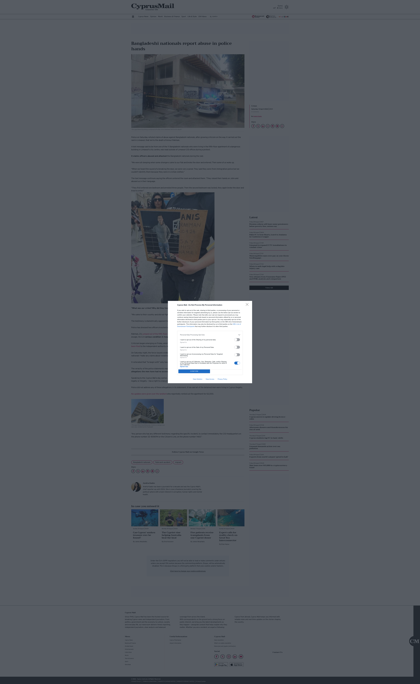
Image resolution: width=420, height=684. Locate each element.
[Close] (248, 305)
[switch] (237, 339)
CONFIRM (194, 371)
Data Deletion (197, 379)
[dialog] (210, 342)
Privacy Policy (222, 379)
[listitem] (210, 335)
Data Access (210, 379)
